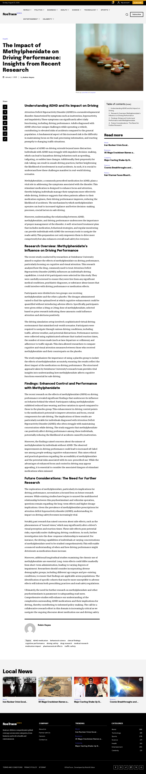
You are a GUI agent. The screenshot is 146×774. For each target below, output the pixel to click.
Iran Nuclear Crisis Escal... (116, 145)
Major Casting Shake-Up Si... (117, 160)
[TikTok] (126, 767)
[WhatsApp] (5, 123)
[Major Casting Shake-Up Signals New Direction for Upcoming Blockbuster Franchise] (91, 687)
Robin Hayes (28, 77)
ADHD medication (40, 640)
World (106, 143)
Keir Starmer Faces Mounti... (117, 175)
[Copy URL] (5, 139)
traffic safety (70, 646)
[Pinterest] (5, 117)
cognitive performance (35, 643)
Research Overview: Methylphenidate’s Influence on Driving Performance (125, 114)
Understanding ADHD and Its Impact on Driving (124, 109)
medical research (81, 643)
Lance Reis (85, 92)
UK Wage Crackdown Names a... (119, 153)
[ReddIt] (5, 133)
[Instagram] (121, 767)
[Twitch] (131, 767)
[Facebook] (5, 107)
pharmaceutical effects (53, 646)
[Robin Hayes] (30, 628)
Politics (106, 173)
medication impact (33, 646)
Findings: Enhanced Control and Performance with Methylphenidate (122, 119)
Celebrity (107, 158)
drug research (66, 643)
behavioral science (58, 640)
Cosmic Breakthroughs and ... (118, 168)
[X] (5, 112)
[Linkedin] (5, 128)
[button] (127, 14)
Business (107, 150)
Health (5, 39)
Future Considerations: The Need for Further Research (124, 124)
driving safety (52, 643)
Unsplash (93, 92)
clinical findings (74, 640)
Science (107, 165)
